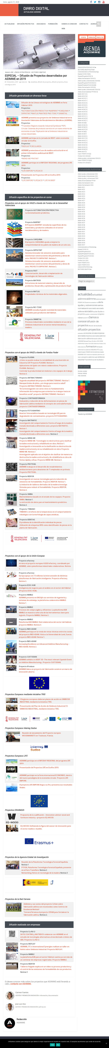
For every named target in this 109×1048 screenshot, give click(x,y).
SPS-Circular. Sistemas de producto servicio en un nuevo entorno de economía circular (46, 128)
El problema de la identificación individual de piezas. (40, 522)
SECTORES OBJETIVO (38, 72)
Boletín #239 (82, 134)
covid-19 (86, 318)
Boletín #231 (82, 116)
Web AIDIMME (82, 376)
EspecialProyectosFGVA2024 (87, 85)
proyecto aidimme (88, 357)
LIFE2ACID (38, 171)
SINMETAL (63, 113)
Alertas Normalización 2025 (87, 87)
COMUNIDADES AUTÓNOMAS (88, 72)
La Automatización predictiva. (37, 213)
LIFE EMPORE (27, 171)
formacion (91, 346)
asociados (41, 24)
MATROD (43, 113)
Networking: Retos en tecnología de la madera (41, 873)
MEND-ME (26, 158)
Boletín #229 (82, 112)
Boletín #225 (82, 103)
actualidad (10, 24)
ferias (90, 341)
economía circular (90, 333)
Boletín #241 (82, 138)
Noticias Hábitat (82, 373)
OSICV (79, 357)
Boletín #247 (82, 151)
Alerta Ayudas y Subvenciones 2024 (89, 81)
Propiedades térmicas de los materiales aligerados (46, 294)
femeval (86, 341)
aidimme (91, 298)
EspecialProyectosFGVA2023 (87, 83)
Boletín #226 (82, 105)
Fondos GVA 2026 (84, 162)
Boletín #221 (82, 94)
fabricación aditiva (84, 339)
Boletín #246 (82, 149)
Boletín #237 (82, 129)
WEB (63, 28)
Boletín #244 (82, 145)
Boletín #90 (9, 72)
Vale (52, 1045)
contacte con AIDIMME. (20, 984)
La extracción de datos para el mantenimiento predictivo (43, 502)
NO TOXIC (53, 113)
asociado (92, 308)
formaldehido (86, 350)
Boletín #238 (82, 131)
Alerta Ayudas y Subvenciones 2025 (89, 89)
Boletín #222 (82, 96)
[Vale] (106, 1043)
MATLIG (35, 113)
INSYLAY (25, 146)
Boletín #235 (82, 125)
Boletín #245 (82, 147)
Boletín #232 (82, 118)
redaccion (24, 82)
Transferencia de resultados (94, 360)
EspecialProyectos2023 (85, 76)
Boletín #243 (82, 143)
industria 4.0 (95, 350)
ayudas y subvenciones (91, 314)
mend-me (89, 354)
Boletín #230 (82, 114)
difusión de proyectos (44, 82)
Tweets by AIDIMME (85, 414)
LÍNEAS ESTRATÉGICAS (22, 72)
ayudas (95, 311)
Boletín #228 (82, 109)
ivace (80, 352)
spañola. (64, 862)
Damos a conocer (69, 24)
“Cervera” (28, 912)
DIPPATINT (26, 113)
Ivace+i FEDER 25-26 (85, 160)
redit (96, 357)
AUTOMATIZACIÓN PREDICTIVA (35, 111)
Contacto (83, 24)
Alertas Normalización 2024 (87, 78)
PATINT (35, 158)
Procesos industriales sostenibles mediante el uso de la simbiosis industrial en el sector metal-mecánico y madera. (48, 325)
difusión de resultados (95, 326)
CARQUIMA (63, 111)
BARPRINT (53, 111)
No (58, 1045)
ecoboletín (80, 333)
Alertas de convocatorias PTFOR (88, 92)
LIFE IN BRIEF (49, 180)
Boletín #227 (82, 107)
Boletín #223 (82, 98)
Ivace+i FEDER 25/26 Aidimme (90, 352)
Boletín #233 (82, 120)
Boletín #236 (82, 127)
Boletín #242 (82, 140)
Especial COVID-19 (84, 74)
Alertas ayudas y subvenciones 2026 (89, 158)
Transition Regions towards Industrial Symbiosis (42, 126)
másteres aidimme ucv (98, 354)
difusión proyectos (25, 24)
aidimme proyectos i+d (92, 302)
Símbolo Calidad (82, 371)
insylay (101, 350)
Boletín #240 (82, 136)
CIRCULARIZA (36, 146)
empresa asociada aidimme (95, 336)
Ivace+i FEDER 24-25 (84, 154)
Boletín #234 (82, 123)
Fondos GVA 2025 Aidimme (91, 343)
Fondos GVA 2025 (84, 156)
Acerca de (95, 24)
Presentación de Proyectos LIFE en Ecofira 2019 (40, 175)
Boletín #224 (82, 100)
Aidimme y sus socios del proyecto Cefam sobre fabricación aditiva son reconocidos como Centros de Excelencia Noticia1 (45, 907)
